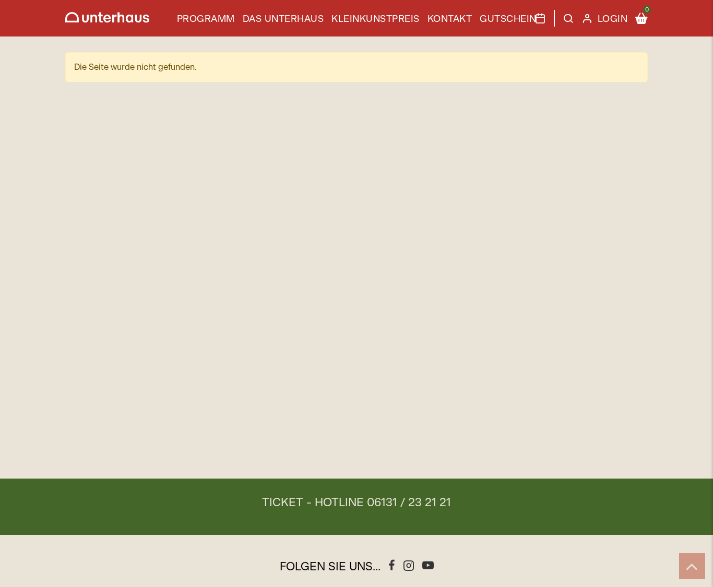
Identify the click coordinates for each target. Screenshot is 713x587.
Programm (206, 19)
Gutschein (508, 19)
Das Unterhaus (283, 19)
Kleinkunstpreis (375, 19)
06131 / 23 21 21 (409, 502)
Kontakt (449, 19)
